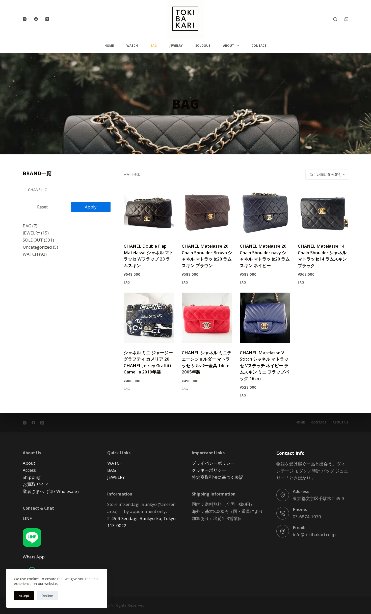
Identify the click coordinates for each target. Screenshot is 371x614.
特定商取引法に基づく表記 (217, 477)
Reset (42, 207)
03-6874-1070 (307, 516)
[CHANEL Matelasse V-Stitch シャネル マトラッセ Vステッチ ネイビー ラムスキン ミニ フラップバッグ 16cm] (265, 318)
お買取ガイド (35, 484)
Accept (24, 595)
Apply (91, 207)
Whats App (34, 557)
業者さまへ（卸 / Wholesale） (52, 491)
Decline (47, 595)
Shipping (32, 477)
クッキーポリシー (209, 470)
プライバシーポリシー (213, 463)
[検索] (335, 19)
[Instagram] (24, 19)
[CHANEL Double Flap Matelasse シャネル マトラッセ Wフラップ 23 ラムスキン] (149, 211)
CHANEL (35, 189)
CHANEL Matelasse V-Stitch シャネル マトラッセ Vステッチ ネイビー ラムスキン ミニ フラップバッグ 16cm (264, 365)
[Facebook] (36, 19)
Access (29, 470)
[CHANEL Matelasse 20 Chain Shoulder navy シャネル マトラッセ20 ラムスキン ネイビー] (265, 211)
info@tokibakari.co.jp (314, 534)
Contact (259, 45)
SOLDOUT (202, 45)
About (228, 45)
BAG (153, 45)
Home (109, 45)
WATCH (132, 45)
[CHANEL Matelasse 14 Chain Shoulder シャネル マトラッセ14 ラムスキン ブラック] (323, 211)
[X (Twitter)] (47, 19)
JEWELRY (176, 45)
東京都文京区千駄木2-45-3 (318, 498)
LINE (27, 518)
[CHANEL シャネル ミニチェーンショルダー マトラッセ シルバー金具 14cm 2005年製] (207, 318)
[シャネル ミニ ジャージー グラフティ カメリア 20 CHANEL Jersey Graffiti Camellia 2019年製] (149, 318)
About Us (340, 422)
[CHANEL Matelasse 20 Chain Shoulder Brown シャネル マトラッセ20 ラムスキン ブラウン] (207, 211)
